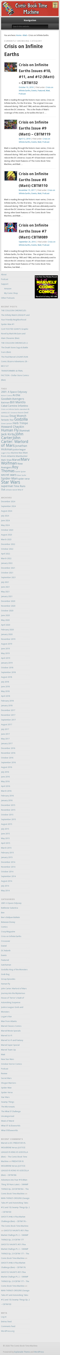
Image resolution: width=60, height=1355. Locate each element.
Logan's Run (6, 453)
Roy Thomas (9, 469)
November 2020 (8, 606)
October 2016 (7, 758)
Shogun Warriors (8, 1083)
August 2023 (6, 535)
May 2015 (5, 838)
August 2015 (6, 824)
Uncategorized (7, 1116)
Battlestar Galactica (9, 908)
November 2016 (8, 753)
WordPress (39, 1352)
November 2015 (8, 810)
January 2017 (6, 743)
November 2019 (8, 639)
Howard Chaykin (12, 427)
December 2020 (8, 601)
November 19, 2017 (27, 190)
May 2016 (5, 781)
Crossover (5, 941)
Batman (5, 402)
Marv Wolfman (15, 461)
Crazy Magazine (8, 931)
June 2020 (5, 615)
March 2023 (6, 539)
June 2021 (5, 587)
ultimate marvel (11, 490)
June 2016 (5, 777)
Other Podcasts (8, 298)
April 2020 (5, 625)
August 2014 (6, 881)
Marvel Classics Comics (11, 1026)
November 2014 (8, 867)
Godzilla (21, 419)
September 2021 (8, 577)
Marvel (16, 459)
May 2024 (5, 525)
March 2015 (6, 848)
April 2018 (5, 696)
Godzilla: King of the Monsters (14, 969)
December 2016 (8, 748)
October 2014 (7, 871)
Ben (2, 912)
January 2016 (6, 800)
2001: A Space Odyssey (14, 391)
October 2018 (7, 667)
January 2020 (6, 634)
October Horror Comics (11, 1064)
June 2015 (5, 833)
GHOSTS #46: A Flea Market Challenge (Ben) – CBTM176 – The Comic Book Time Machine (14, 1221)
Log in (3, 1317)
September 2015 (8, 819)
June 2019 (5, 648)
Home (18, 35)
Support (4, 284)
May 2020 (5, 620)
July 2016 (5, 772)
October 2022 (7, 549)
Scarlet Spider (20, 472)
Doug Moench (17, 415)
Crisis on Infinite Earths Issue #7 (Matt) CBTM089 (33, 231)
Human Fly (10, 430)
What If (20, 490)
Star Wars (10, 482)
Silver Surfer (21, 475)
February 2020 (7, 629)
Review (4, 1073)
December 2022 (8, 544)
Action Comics (6, 396)
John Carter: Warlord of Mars (14, 441)
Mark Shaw (6, 460)
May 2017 (5, 739)
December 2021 (8, 568)
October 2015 (7, 814)
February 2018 (7, 701)
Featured (41, 91)
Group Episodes (8, 979)
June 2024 (5, 520)
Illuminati (24, 430)
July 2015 (5, 829)
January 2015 (6, 857)
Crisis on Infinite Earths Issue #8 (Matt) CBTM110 (33, 180)
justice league (19, 449)
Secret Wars (6, 1078)
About (3, 274)
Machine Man (16, 453)
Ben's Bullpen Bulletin (10, 917)
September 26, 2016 (27, 242)
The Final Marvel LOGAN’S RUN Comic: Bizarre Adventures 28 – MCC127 (14, 361)
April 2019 (5, 658)
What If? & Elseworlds (10, 1125)
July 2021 (5, 582)
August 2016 (6, 767)
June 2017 (5, 734)
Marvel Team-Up (8, 1050)
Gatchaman (6, 965)
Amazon (7, 288)
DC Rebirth (5, 950)
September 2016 (8, 762)
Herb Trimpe (20, 423)
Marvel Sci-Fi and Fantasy (12, 1040)
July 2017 (5, 729)
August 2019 (6, 644)
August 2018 (6, 677)
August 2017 (6, 724)
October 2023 (7, 530)
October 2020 (7, 610)
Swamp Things (7, 1102)
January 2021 (6, 596)
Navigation (30, 20)
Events (34, 91)
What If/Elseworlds (9, 1130)
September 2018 (8, 672)
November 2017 (8, 715)
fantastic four (7, 420)
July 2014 (5, 886)
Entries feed (6, 1321)
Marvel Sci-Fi (6, 1035)
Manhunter (22, 456)
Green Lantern (6, 424)
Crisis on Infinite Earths (10, 409)
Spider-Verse (7, 1092)
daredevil (23, 409)
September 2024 (8, 506)
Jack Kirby (8, 434)
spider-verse (24, 479)
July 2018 (5, 682)
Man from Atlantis (9, 1021)
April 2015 (5, 843)
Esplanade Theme (22, 1352)
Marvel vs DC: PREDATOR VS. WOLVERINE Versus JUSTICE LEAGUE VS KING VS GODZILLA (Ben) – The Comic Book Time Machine (14, 1152)
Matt (25, 35)
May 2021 (5, 591)
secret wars (8, 475)
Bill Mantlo (18, 402)
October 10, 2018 (26, 87)
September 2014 (8, 876)
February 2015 (7, 852)
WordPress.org (7, 1331)
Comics (4, 927)
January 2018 (6, 705)
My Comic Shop (11, 293)
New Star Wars (7, 1059)
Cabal (4, 405)
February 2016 (7, 796)
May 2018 (5, 691)
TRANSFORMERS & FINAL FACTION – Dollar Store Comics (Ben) (15, 375)
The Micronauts (8, 1107)
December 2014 (8, 862)
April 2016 (5, 786)
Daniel (4, 946)
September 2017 (8, 720)
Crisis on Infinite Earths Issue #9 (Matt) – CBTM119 (34, 128)
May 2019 (5, 653)
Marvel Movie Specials (11, 1031)
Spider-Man (9, 478)
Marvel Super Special (10, 1045)
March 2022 (6, 558)
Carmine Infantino (18, 405)
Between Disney (8, 922)
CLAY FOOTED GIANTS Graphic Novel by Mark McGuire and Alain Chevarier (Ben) (14, 333)
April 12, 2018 (24, 139)
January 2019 (6, 663)
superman (7, 486)
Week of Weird (7, 1121)
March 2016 (6, 791)
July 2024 (5, 516)
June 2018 (5, 686)
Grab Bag (5, 974)
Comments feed (8, 1326)
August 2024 (6, 511)
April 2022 (5, 554)
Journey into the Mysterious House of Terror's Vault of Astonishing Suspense (13, 998)
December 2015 (8, 805)
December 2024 (8, 501)
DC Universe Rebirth (16, 413)
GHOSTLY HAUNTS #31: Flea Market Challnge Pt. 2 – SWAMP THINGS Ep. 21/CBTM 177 (14, 1235)
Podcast (22, 94)
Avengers (18, 398)
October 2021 (7, 573)
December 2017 (8, 710)
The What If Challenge (11, 1111)
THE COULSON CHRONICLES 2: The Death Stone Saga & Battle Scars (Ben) (14, 347)
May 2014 (5, 890)
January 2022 (6, 563)
